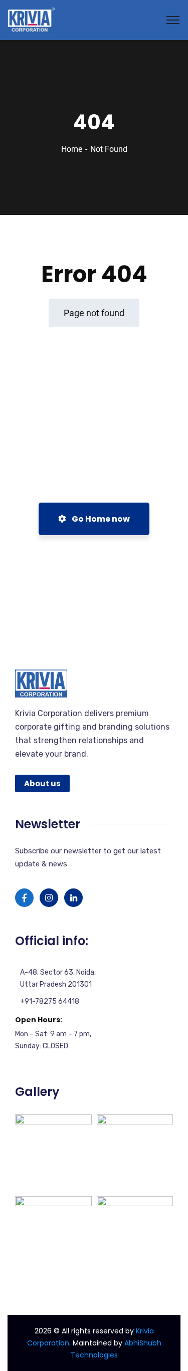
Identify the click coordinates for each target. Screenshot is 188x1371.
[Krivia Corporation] (31, 19)
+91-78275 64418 (49, 1001)
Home (71, 149)
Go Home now (100, 519)
